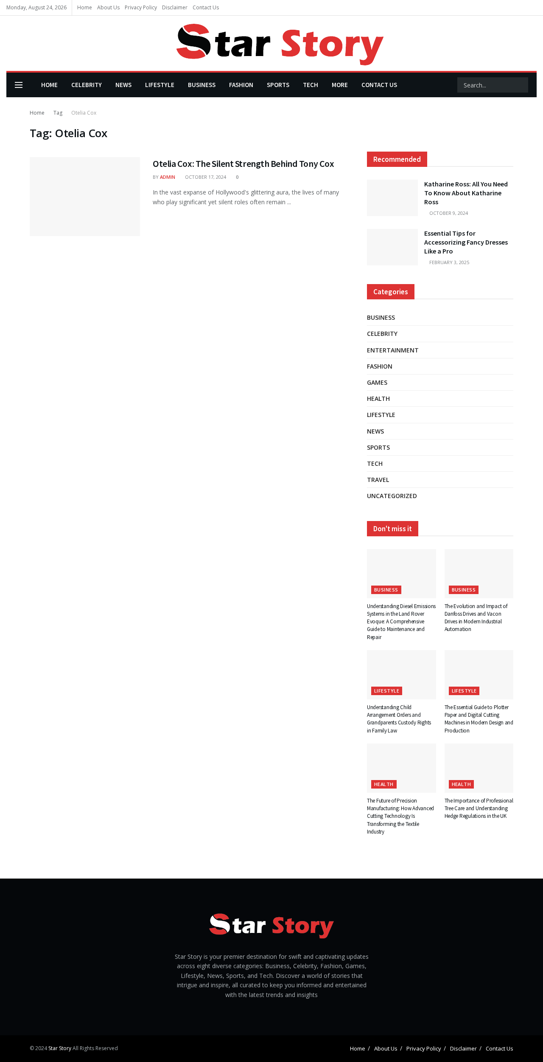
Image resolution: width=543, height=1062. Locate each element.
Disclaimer (175, 7)
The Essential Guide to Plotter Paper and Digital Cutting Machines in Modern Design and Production (479, 719)
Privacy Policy (141, 7)
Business (202, 85)
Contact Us (206, 7)
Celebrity (86, 85)
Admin (167, 177)
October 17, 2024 (205, 177)
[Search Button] (521, 85)
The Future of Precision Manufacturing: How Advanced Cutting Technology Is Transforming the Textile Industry (400, 816)
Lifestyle (159, 85)
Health (378, 398)
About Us (108, 7)
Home (84, 7)
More (340, 85)
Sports (278, 85)
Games (377, 382)
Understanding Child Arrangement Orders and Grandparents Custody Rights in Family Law (399, 719)
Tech (310, 85)
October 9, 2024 (448, 213)
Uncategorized (392, 496)
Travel (378, 480)
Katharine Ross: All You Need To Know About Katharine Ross (466, 193)
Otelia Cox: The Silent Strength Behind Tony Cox (243, 163)
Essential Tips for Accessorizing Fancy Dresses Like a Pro (466, 242)
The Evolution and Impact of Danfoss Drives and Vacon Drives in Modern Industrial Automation (476, 618)
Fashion (241, 85)
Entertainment (393, 350)
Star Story (59, 1048)
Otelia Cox (83, 112)
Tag (57, 112)
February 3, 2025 (448, 262)
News (123, 85)
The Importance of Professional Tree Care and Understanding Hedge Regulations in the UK (479, 808)
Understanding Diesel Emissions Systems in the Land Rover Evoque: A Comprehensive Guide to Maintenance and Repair (401, 622)
